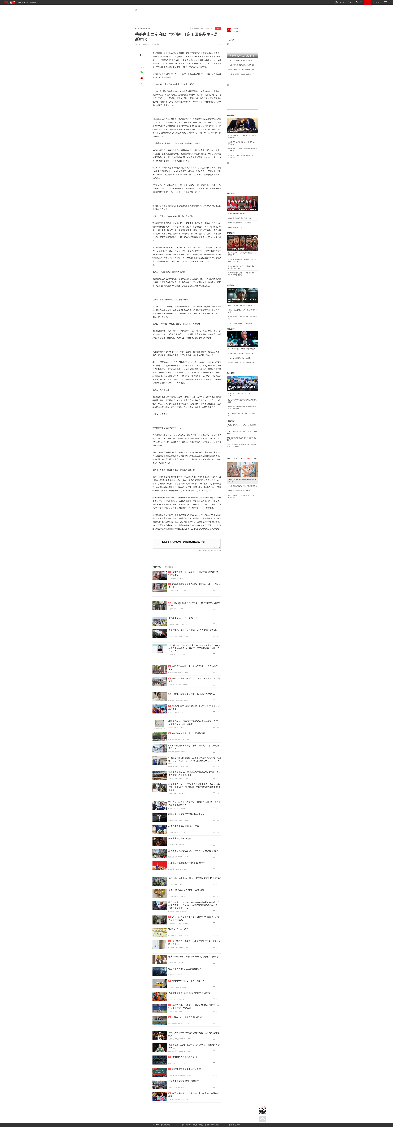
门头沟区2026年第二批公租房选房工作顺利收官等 (242, 69)
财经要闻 (231, 194)
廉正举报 (231, 1125)
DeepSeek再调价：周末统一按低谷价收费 (241, 349)
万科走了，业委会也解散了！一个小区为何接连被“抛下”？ (194, 851)
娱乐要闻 (231, 285)
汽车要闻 (231, 373)
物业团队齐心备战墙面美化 (184, 1057)
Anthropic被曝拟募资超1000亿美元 (239, 358)
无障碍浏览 (33, 2)
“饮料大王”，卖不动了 (178, 929)
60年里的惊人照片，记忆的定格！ (239, 492)
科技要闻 (231, 329)
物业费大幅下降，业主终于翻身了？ (188, 981)
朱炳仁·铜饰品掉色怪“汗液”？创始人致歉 (186, 890)
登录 (367, 2)
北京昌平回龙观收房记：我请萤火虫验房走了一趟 (183, 542)
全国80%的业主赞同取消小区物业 (187, 1017)
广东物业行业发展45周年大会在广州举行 (186, 863)
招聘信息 (195, 1125)
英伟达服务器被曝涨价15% (236, 213)
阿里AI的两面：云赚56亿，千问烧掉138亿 (241, 362)
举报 (219, 44)
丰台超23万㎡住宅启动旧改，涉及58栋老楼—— (242, 65)
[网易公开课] (342, 2)
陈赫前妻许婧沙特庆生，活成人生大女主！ (241, 323)
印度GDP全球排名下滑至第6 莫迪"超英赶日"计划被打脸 (193, 956)
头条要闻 (231, 115)
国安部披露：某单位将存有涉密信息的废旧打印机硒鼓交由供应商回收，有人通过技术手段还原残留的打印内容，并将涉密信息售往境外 (194, 905)
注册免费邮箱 (375, 2)
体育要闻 (231, 233)
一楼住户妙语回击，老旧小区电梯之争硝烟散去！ (194, 694)
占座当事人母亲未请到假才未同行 (183, 826)
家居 (229, 458)
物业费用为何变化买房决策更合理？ (184, 969)
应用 (25, 2)
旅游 (248, 458)
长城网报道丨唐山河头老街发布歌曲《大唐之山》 (190, 993)
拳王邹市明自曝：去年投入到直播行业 (240, 305)
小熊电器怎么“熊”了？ (235, 227)
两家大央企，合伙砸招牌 (179, 838)
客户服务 (201, 1125)
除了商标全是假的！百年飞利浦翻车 (239, 223)
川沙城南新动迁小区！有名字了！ (183, 618)
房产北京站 (217, 547)
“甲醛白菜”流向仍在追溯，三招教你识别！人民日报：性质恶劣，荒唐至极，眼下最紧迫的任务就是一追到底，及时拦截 (194, 761)
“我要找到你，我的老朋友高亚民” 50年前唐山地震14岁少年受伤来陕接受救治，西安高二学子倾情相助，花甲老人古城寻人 (194, 648)
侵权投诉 (237, 1125)
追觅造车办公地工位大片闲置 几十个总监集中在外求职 (193, 630)
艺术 (235, 458)
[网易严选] (350, 2)
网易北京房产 (145, 28)
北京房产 (231, 40)
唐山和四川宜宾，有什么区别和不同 (188, 733)
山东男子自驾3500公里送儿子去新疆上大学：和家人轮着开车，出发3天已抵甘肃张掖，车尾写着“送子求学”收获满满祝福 (194, 787)
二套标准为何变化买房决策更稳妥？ (184, 1081)
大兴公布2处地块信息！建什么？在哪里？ (241, 60)
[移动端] (336, 2)
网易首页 (20, 2)
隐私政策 (207, 1125)
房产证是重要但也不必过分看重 (186, 1069)
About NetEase (175, 1125)
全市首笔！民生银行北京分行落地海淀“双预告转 (242, 74)
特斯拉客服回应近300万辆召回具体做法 (186, 814)
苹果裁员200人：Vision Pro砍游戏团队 (240, 353)
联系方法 (188, 1125)
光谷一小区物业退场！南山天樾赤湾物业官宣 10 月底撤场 (194, 878)
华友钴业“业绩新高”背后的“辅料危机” (240, 218)
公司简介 (182, 1125)
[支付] (356, 2)
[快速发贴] (142, 55)
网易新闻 (235, 29)
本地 (255, 458)
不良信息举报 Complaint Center (219, 1125)
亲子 (242, 458)
